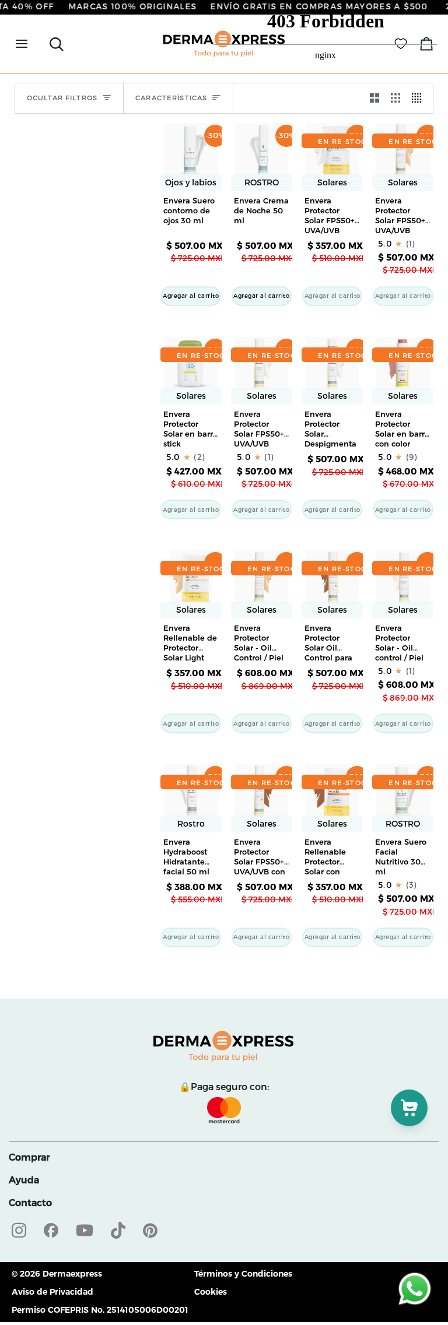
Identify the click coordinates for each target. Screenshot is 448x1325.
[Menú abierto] (32, 44)
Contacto (30, 1202)
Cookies (210, 1292)
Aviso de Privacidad (52, 1292)
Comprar (29, 1157)
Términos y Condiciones (243, 1273)
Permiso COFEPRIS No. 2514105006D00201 (100, 1310)
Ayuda (24, 1180)
